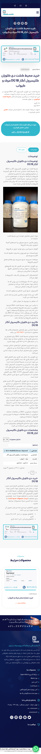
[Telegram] (25, 717)
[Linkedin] (16, 717)
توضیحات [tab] (33, 150)
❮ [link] (36, 473)
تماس (6, 109)
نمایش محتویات (14, 439)
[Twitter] (29, 717)
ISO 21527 (20, 332)
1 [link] (32, 473)
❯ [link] (29, 473)
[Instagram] (11, 717)
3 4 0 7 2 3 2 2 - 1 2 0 (20, 626)
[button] (26, 23)
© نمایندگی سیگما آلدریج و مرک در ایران (24, 645)
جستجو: (35, 445)
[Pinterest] (20, 717)
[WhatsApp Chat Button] (36, 749)
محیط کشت (25, 69)
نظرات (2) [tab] (22, 150)
